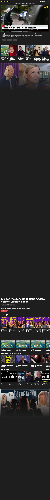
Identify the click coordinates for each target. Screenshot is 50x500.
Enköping (4, 39)
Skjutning (15, 39)
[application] (25, 18)
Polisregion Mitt (9, 39)
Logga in (42, 1)
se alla (47, 43)
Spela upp (5, 310)
